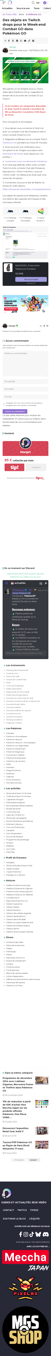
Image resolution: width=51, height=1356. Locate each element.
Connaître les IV (12, 898)
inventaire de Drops (13, 153)
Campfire (10, 830)
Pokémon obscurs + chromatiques (20, 743)
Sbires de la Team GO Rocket (18, 793)
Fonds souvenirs (13, 967)
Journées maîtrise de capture (18, 710)
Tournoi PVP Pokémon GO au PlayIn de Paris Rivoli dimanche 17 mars (17, 1145)
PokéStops (11, 951)
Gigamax (10, 776)
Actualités (10, 14)
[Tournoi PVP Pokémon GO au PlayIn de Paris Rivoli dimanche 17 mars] (41, 1145)
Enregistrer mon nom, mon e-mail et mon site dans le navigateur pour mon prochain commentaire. (24, 404)
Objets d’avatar (12, 869)
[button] (5, 3)
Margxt (12, 47)
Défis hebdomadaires (15, 802)
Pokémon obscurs (14, 739)
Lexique (9, 964)
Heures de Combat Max (16, 679)
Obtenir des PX (12, 929)
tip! (14, 467)
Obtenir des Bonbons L (16, 916)
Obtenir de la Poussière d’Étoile (19, 932)
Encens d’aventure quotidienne (19, 821)
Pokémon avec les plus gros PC (19, 891)
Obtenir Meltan (12, 907)
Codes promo (12, 673)
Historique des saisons (15, 982)
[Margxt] (10, 3)
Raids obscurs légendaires (17, 695)
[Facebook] (44, 326)
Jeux (21, 14)
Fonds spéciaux (12, 970)
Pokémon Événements (16, 758)
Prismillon (10, 767)
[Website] (41, 326)
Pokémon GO (33, 14)
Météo (9, 955)
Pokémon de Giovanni (15, 761)
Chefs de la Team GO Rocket (18, 796)
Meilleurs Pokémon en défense (19, 895)
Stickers (9, 843)
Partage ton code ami (15, 875)
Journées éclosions (14, 717)
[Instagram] (47, 326)
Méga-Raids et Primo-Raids (17, 692)
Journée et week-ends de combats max (23, 701)
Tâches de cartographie (16, 818)
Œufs (8, 682)
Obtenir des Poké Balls (16, 919)
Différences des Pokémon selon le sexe (23, 979)
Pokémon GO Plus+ (14, 985)
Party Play (10, 852)
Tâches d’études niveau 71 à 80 (19, 866)
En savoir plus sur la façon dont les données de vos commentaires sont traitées (24, 422)
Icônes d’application (14, 976)
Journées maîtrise (13, 707)
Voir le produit (31, 279)
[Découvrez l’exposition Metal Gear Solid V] (41, 1131)
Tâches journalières (14, 720)
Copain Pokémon (13, 872)
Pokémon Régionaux (15, 752)
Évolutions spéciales (14, 942)
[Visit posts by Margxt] (5, 326)
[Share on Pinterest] (17, 41)
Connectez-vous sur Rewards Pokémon (26, 161)
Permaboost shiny (14, 783)
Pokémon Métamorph (15, 749)
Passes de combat (14, 723)
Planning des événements (17, 670)
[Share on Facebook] (9, 41)
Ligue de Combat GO (15, 815)
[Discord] (46, 1234)
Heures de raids (12, 676)
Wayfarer (10, 846)
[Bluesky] (38, 1234)
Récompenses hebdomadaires (19, 806)
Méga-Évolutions (13, 770)
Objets (9, 948)
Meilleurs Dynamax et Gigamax (19, 888)
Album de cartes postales (17, 973)
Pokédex (10, 733)
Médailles (10, 862)
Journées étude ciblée (15, 704)
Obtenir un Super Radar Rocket (19, 922)
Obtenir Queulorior (14, 904)
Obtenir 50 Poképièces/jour (18, 926)
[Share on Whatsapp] (21, 41)
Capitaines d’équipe (14, 799)
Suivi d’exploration (14, 833)
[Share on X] (13, 41)
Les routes (10, 849)
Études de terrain (13, 809)
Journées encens (13, 713)
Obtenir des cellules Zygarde (18, 913)
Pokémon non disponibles (17, 746)
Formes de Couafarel (15, 755)
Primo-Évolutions (13, 780)
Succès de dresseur (14, 837)
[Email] (25, 41)
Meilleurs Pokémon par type (18, 885)
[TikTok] (32, 1234)
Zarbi (8, 764)
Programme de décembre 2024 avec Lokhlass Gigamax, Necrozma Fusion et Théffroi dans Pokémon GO (18, 1084)
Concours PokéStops (15, 827)
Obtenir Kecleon (13, 910)
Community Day (13, 812)
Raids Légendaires (14, 689)
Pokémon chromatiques (16, 736)
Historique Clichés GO (15, 958)
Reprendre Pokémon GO (17, 901)
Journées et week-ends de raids (19, 698)
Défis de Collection (14, 824)
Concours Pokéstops (15, 686)
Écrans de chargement (16, 961)
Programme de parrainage (17, 840)
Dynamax (10, 773)
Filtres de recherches (15, 945)
